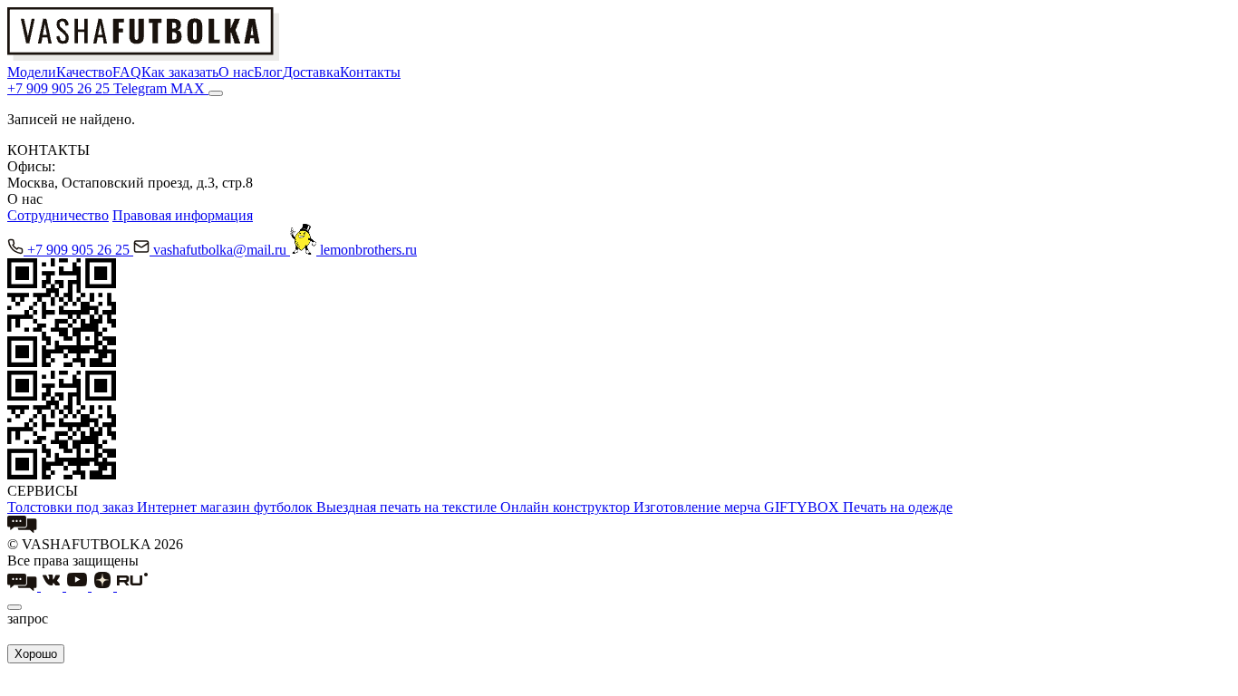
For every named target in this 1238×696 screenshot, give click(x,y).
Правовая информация (182, 215)
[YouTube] (79, 586)
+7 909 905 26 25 (80, 249)
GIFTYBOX (803, 507)
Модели (31, 72)
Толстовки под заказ (72, 507)
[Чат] (22, 528)
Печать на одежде (898, 507)
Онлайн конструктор (567, 507)
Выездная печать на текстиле (408, 507)
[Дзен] (104, 586)
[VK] (53, 586)
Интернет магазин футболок (226, 507)
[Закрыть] (14, 607)
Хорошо (36, 654)
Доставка (311, 72)
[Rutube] (132, 586)
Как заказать (179, 72)
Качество (84, 72)
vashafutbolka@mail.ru (221, 249)
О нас (236, 72)
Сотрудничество (58, 215)
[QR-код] (61, 362)
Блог (268, 72)
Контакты (370, 72)
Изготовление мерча (699, 507)
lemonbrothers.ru (368, 249)
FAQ (126, 72)
